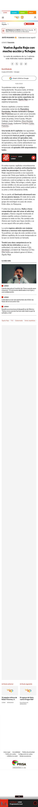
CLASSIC (14, 12)
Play (35, 803)
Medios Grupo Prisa (19, 767)
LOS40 (5, 12)
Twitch (27, 711)
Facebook (12, 64)
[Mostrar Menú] (3, 17)
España (4, 24)
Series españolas (30, 321)
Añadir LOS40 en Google (21, 78)
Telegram (26, 64)
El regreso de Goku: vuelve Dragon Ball (27, 698)
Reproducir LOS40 (33, 158)
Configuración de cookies (25, 754)
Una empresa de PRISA (19, 763)
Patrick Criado (7, 123)
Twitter (17, 64)
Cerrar (35, 30)
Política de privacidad (28, 752)
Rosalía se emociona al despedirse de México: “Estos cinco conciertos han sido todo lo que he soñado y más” (18, 311)
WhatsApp (21, 64)
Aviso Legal (7, 752)
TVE (12, 321)
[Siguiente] (35, 37)
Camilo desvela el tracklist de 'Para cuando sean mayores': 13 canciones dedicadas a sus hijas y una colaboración (19, 290)
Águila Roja (5, 321)
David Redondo (7, 69)
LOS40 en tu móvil (12, 756)
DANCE (22, 12)
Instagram (7, 711)
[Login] (35, 17)
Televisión (11, 42)
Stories (31, 711)
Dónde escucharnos (25, 756)
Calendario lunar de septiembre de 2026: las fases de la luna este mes (18, 300)
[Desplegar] (19, 796)
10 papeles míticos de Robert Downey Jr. (9, 698)
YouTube (15, 711)
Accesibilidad (16, 752)
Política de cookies (10, 754)
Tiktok (11, 711)
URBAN (31, 12)
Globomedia (19, 321)
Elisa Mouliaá (27, 121)
